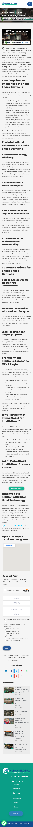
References (16, 798)
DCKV (11, 656)
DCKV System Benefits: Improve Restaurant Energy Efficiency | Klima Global (21, 702)
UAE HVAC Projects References (18, 660)
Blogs (16, 802)
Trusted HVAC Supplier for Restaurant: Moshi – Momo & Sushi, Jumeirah (21, 735)
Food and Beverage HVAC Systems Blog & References (18, 656)
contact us (14, 814)
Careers (16, 807)
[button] (6, 671)
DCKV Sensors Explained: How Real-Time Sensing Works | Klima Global (22, 690)
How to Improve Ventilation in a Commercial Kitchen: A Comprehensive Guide (22, 722)
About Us (16, 788)
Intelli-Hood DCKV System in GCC (21, 712)
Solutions (16, 793)
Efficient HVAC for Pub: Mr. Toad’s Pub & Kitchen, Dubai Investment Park (22, 746)
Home (16, 784)
